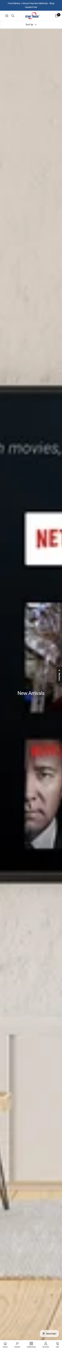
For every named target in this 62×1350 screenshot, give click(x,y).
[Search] (12, 15)
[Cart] (56, 15)
